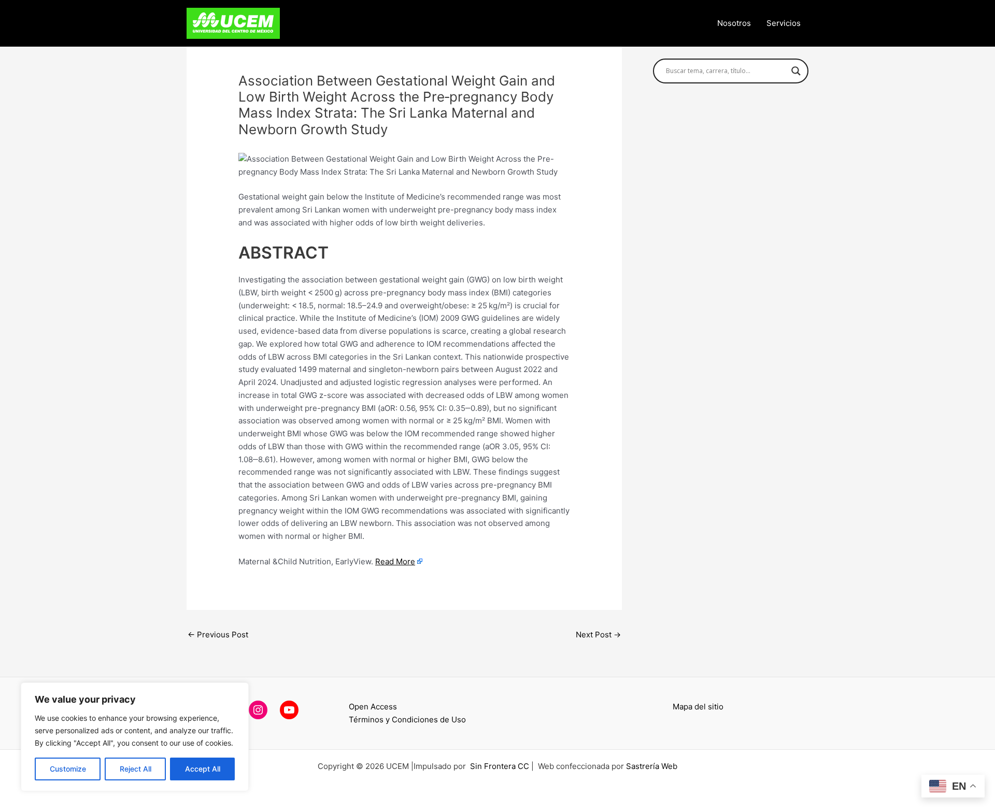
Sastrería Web (651, 766)
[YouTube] (289, 710)
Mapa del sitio (698, 706)
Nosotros (734, 23)
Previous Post (218, 634)
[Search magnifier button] (796, 71)
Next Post (598, 634)
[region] (135, 736)
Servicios (783, 23)
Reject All (135, 768)
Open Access (373, 706)
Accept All (202, 768)
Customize (68, 768)
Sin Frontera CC (499, 766)
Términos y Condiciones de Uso (407, 719)
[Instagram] (258, 710)
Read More (395, 561)
